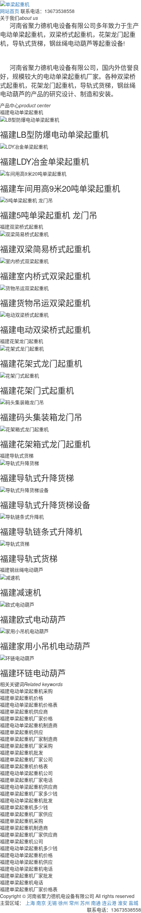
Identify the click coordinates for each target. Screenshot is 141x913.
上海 (30, 902)
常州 (74, 902)
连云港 (109, 902)
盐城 (133, 902)
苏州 (85, 902)
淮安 (122, 902)
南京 (41, 902)
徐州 (63, 902)
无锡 (52, 902)
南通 (96, 902)
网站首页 (9, 11)
